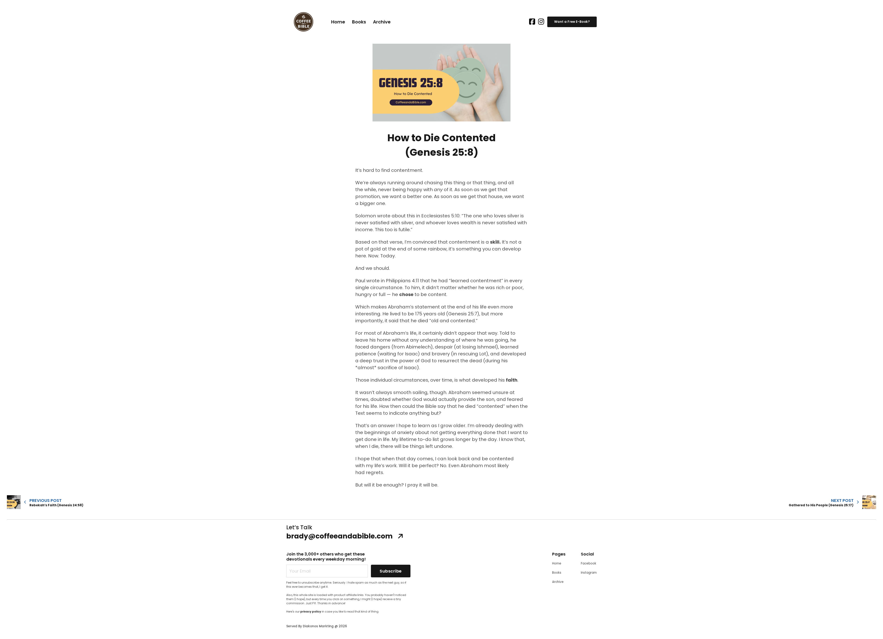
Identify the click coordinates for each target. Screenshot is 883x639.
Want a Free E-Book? (572, 22)
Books (359, 22)
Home (338, 22)
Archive (382, 22)
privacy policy (310, 611)
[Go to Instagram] (541, 22)
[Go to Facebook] (532, 22)
